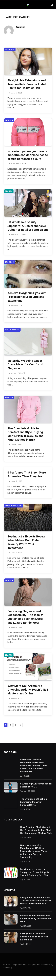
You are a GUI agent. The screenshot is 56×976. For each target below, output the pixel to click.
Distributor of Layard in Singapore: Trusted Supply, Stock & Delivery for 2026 (35, 872)
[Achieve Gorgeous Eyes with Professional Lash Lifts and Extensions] (28, 273)
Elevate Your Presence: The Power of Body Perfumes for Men (35, 918)
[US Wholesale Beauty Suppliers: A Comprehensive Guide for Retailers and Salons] (28, 203)
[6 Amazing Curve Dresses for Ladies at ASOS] (11, 787)
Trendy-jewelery (13, 506)
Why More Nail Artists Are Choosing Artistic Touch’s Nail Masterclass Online (27, 689)
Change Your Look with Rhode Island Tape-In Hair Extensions (34, 936)
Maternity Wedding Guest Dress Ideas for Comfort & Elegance (25, 364)
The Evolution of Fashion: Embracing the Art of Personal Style (33, 802)
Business (9, 262)
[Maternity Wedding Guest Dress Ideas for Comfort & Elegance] (28, 341)
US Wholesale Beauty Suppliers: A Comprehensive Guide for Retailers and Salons (28, 225)
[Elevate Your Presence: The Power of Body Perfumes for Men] (11, 919)
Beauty (8, 191)
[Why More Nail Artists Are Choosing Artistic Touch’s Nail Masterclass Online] (28, 666)
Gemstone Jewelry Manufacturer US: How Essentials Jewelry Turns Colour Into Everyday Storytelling (33, 765)
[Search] (51, 4)
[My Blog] (28, 4)
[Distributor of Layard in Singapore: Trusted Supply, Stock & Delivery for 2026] (11, 872)
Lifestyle (9, 49)
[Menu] (5, 4)
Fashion (9, 120)
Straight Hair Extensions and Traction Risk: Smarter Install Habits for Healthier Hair (26, 84)
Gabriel (20, 27)
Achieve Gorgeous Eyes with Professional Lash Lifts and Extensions (26, 296)
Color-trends (12, 330)
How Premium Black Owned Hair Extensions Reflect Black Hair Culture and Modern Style (36, 830)
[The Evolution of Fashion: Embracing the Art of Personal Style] (11, 802)
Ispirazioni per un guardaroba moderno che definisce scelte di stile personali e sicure (27, 155)
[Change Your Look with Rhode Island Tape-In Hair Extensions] (11, 937)
